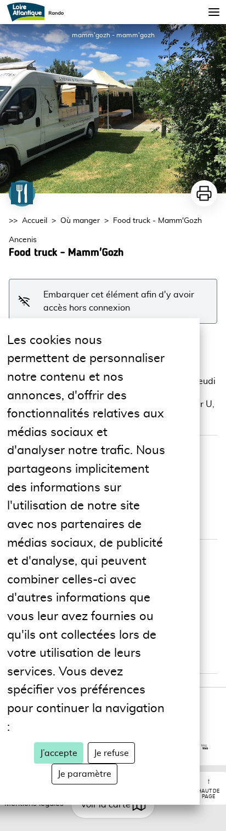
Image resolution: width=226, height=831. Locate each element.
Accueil (34, 221)
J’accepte (58, 753)
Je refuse (111, 753)
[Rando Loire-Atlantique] (39, 12)
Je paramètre (84, 774)
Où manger (80, 221)
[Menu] (214, 12)
